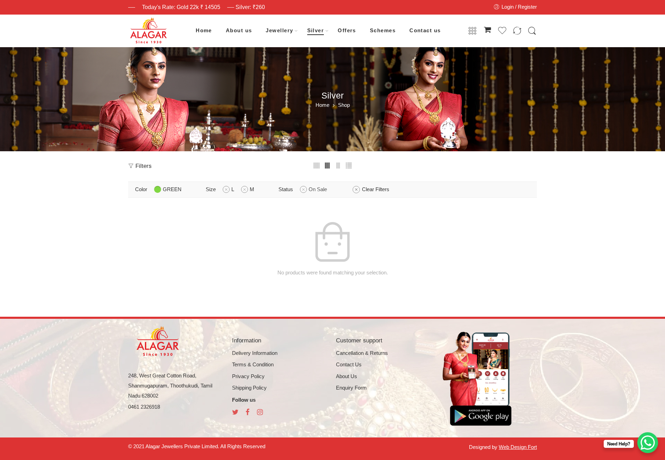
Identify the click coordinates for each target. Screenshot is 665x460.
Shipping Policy (249, 388)
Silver (315, 30)
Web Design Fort (518, 447)
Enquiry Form (351, 388)
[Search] (532, 31)
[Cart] (487, 31)
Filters (143, 166)
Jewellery (279, 30)
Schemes (383, 30)
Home (204, 30)
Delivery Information (254, 353)
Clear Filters (375, 189)
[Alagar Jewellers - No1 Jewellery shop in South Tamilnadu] (148, 30)
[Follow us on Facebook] (247, 413)
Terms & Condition (253, 364)
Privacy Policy (248, 376)
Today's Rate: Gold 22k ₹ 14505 (181, 7)
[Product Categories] (472, 31)
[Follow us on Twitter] (235, 413)
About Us (346, 376)
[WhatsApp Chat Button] (647, 442)
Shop (344, 105)
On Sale (318, 189)
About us (239, 30)
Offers (347, 30)
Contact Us (349, 364)
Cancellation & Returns (362, 353)
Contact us (425, 30)
